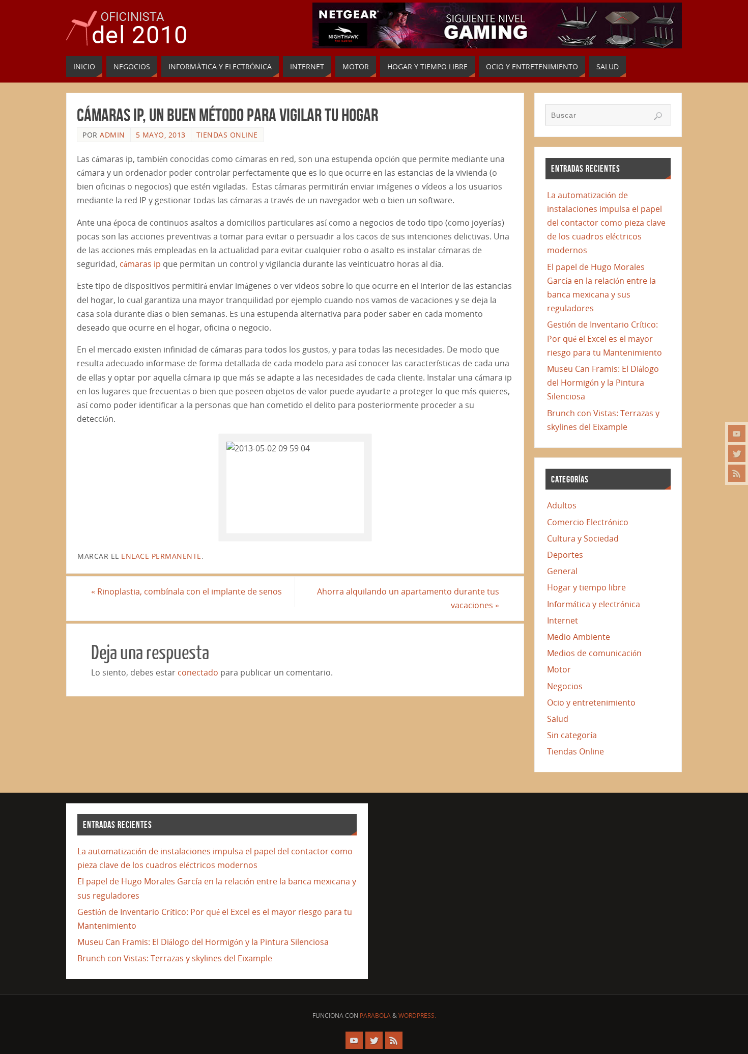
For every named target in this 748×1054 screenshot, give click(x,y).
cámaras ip (140, 263)
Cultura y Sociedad (583, 538)
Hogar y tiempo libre (586, 587)
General (562, 571)
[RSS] (736, 473)
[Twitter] (736, 453)
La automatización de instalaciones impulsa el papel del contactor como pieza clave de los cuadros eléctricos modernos (606, 223)
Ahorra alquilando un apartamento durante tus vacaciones (408, 598)
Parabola (375, 1015)
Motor (559, 669)
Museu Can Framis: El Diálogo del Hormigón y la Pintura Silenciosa (603, 382)
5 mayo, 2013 (161, 135)
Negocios (565, 686)
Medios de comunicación (594, 653)
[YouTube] (736, 433)
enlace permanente (161, 556)
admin (112, 135)
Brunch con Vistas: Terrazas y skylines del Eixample (174, 958)
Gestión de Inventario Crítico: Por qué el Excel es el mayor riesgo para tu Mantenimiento (604, 338)
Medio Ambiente (578, 636)
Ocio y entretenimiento (591, 702)
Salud (557, 718)
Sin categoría (572, 735)
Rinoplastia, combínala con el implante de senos (186, 591)
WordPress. (417, 1015)
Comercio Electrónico (587, 522)
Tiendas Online (227, 135)
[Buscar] (658, 116)
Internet (562, 620)
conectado (198, 672)
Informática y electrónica (593, 604)
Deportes (565, 554)
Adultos (562, 505)
